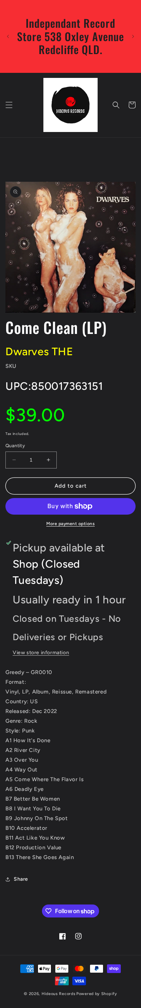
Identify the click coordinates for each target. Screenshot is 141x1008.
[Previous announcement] (8, 36)
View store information (41, 653)
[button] (9, 105)
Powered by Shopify (96, 993)
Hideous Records (59, 993)
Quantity (15, 445)
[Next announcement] (133, 36)
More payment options (70, 523)
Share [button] (21, 879)
